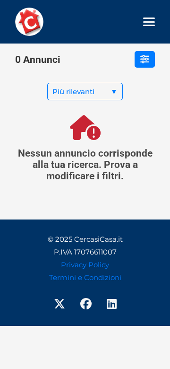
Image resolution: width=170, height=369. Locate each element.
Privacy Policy (85, 264)
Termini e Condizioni (85, 277)
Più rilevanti (85, 91)
